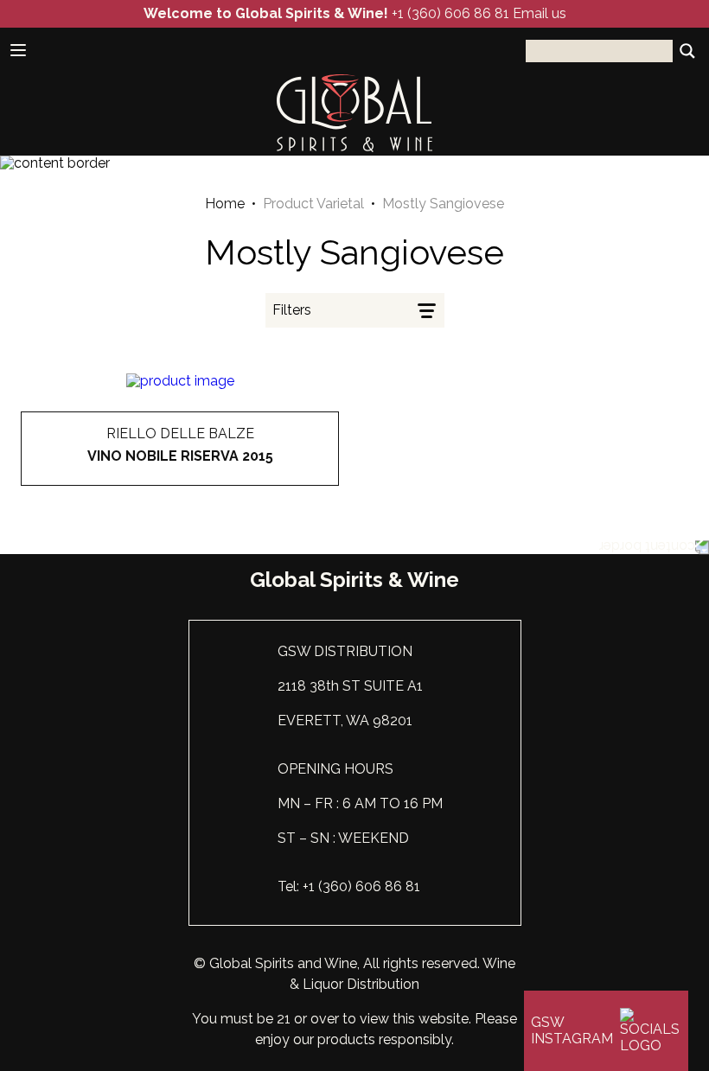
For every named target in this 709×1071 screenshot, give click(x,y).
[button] (354, 310)
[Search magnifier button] (687, 51)
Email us (539, 13)
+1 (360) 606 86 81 (450, 13)
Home (225, 204)
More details (180, 486)
